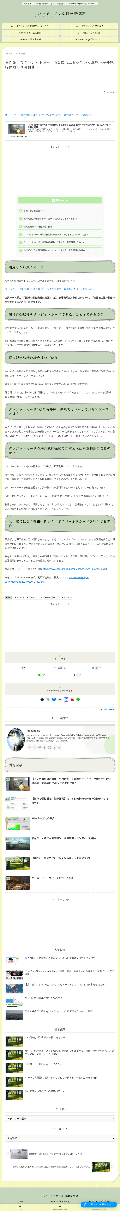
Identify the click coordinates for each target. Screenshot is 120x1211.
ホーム (21, 1201)
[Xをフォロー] (48, 699)
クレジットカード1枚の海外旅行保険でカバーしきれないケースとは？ (56, 234)
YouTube (20, 597)
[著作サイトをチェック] (42, 699)
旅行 (10, 597)
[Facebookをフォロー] (60, 699)
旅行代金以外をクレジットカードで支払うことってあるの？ (51, 219)
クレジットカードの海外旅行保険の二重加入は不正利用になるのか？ (55, 242)
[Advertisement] (60, 80)
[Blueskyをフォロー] (54, 699)
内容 (49, 597)
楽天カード (68, 597)
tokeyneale (33, 730)
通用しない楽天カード (34, 211)
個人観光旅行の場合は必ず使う (38, 227)
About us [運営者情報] (60, 1201)
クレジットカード (36, 597)
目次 (58, 200)
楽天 (57, 597)
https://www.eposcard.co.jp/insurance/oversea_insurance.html (75, 569)
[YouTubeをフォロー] (72, 699)
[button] (78, 675)
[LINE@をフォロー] (78, 699)
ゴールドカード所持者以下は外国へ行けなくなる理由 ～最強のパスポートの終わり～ (49, 115)
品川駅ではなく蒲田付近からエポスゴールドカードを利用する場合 (54, 250)
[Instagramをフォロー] (66, 699)
